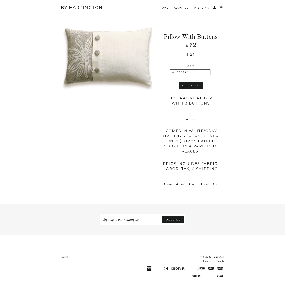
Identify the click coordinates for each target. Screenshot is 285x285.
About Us (181, 7)
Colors (190, 65)
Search (64, 256)
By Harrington (82, 7)
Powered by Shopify (213, 261)
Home (163, 7)
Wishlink (201, 7)
